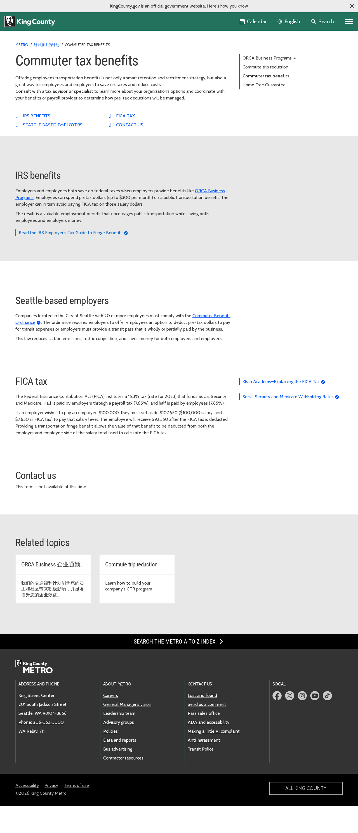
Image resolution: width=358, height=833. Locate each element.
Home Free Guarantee (264, 84)
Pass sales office (204, 713)
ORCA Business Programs (269, 58)
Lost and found (202, 695)
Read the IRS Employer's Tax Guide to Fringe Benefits (71, 232)
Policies (110, 731)
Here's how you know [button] (227, 6)
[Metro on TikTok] (327, 695)
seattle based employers (53, 124)
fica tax (125, 115)
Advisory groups (118, 722)
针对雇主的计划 (46, 44)
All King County (305, 788)
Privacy (51, 785)
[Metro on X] (289, 695)
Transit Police (201, 749)
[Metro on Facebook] (277, 695)
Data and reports (119, 740)
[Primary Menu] (349, 21)
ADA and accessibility (208, 722)
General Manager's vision (127, 704)
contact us (129, 124)
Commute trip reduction (265, 67)
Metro (21, 44)
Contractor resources (123, 758)
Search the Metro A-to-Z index (175, 641)
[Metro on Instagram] (302, 695)
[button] (352, 6)
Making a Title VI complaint (214, 731)
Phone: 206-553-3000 (41, 722)
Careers (110, 695)
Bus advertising (117, 749)
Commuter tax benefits (265, 76)
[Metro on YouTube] (314, 695)
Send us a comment (207, 704)
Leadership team (119, 713)
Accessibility (27, 785)
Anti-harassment (204, 740)
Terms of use (76, 785)
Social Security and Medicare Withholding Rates (288, 396)
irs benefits (36, 115)
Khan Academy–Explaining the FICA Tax (281, 381)
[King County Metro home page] (37, 667)
